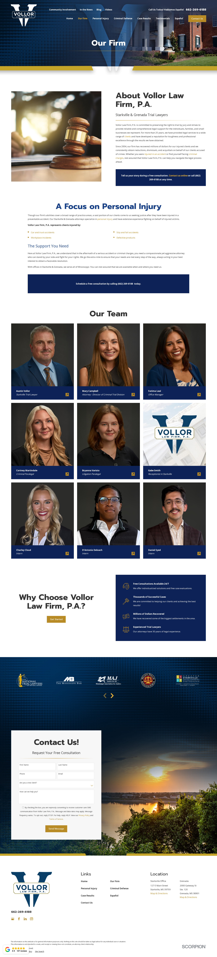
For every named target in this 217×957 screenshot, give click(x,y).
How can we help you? (29, 792)
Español (114, 895)
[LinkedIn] (25, 918)
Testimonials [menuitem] (163, 18)
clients (127, 136)
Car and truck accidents (42, 232)
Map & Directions (159, 893)
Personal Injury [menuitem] (101, 18)
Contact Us (197, 18)
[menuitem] (39, 951)
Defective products (126, 237)
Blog (98, 9)
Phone (22, 774)
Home (84, 881)
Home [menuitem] (69, 18)
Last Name (62, 765)
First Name (24, 765)
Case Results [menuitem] (144, 18)
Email (60, 774)
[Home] (24, 15)
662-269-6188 (196, 9)
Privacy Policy (84, 815)
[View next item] (112, 695)
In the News (86, 9)
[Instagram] (31, 918)
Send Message (56, 828)
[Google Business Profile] (12, 918)
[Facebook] (18, 918)
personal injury (105, 219)
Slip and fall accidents (127, 232)
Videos (108, 9)
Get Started (56, 619)
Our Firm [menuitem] (82, 18)
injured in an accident (155, 154)
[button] (16, 949)
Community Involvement (62, 9)
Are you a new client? (28, 783)
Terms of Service (56, 819)
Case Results (87, 895)
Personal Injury (89, 888)
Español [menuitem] (179, 18)
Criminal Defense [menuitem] (123, 18)
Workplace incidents (41, 237)
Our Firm (115, 881)
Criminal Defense (119, 888)
